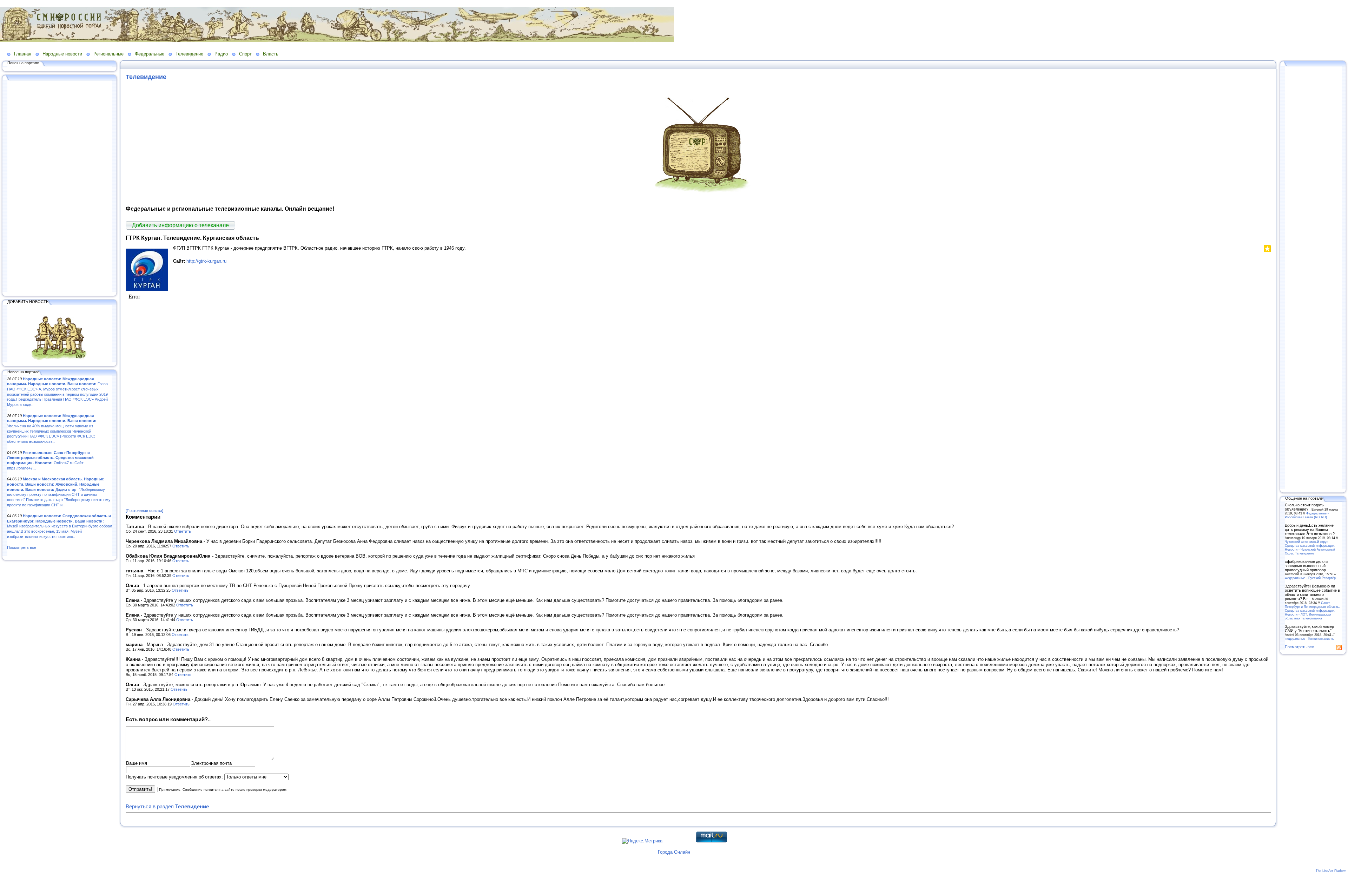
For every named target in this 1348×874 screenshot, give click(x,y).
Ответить (182, 531)
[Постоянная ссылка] (144, 510)
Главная (22, 54)
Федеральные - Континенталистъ (1309, 638)
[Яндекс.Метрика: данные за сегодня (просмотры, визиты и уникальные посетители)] (642, 841)
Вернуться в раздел (167, 806)
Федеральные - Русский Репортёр (1310, 578)
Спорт (245, 54)
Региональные (108, 54)
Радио (221, 54)
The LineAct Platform (1331, 871)
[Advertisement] (59, 186)
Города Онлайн (674, 852)
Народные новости (62, 54)
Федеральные (149, 54)
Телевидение (189, 54)
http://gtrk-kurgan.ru (206, 261)
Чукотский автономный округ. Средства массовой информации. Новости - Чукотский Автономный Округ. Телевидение (1310, 547)
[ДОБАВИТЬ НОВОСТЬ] (60, 361)
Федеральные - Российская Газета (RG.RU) (1307, 515)
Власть (270, 54)
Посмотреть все (21, 547)
